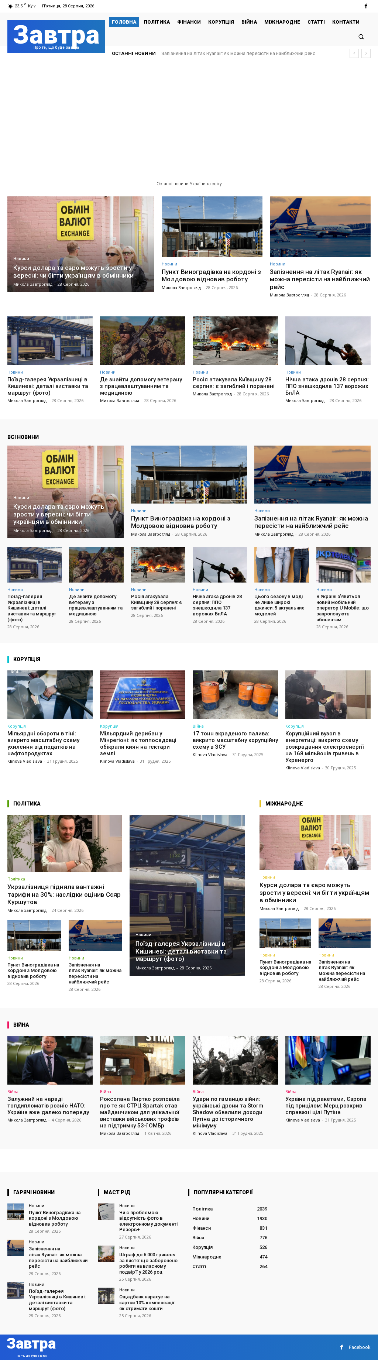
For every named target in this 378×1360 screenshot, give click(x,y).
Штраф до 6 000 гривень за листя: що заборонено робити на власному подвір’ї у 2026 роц (148, 1263)
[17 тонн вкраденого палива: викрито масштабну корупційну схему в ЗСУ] (235, 694)
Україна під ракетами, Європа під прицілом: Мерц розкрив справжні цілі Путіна (326, 1106)
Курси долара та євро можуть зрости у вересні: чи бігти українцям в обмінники (314, 892)
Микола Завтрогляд (181, 287)
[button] (361, 36)
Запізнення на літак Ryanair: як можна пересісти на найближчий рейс (320, 279)
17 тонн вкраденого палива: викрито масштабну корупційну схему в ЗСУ (235, 740)
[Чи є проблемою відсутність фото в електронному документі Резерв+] (106, 1211)
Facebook (360, 1347)
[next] (366, 53)
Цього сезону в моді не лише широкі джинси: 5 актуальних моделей (279, 605)
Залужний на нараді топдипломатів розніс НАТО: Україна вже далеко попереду (48, 1106)
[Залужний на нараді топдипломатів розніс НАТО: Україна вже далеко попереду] (50, 1060)
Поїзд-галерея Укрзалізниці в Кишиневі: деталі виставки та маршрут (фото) (47, 386)
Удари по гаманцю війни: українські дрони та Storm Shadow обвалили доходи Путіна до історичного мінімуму (228, 1112)
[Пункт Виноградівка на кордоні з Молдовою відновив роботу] (212, 226)
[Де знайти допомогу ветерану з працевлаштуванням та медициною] (142, 340)
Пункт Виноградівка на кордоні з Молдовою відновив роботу (211, 275)
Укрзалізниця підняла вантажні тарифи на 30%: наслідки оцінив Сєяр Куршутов (64, 894)
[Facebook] (366, 6)
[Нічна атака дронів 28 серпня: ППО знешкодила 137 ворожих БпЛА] (328, 340)
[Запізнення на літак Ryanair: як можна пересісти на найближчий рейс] (320, 226)
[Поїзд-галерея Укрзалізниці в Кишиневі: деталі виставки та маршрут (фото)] (50, 340)
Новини (21, 259)
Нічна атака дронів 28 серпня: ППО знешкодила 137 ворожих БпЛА (327, 386)
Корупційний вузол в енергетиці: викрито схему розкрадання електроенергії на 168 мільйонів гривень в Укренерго (324, 746)
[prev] (354, 53)
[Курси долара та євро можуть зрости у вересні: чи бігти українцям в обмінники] (80, 244)
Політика (16, 879)
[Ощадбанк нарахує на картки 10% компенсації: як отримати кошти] (106, 1296)
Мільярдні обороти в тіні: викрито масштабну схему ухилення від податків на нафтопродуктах (43, 743)
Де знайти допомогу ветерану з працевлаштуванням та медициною (141, 386)
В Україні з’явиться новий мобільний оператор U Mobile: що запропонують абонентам (342, 608)
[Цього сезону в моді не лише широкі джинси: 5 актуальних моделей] (281, 565)
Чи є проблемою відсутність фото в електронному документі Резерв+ (148, 1221)
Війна (198, 726)
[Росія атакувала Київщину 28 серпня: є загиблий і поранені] (235, 340)
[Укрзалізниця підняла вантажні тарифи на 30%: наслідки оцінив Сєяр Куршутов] (64, 843)
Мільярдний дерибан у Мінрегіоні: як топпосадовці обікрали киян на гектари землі (138, 743)
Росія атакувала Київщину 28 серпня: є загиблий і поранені (234, 382)
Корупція (16, 726)
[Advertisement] (189, 119)
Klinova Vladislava (24, 761)
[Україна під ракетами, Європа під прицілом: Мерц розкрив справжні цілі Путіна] (328, 1060)
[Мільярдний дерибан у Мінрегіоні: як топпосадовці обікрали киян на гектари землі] (142, 694)
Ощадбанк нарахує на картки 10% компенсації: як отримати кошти (147, 1302)
